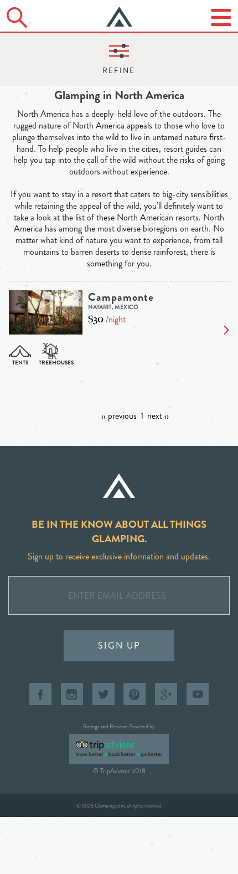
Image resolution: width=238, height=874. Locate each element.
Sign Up (119, 645)
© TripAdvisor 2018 (119, 771)
